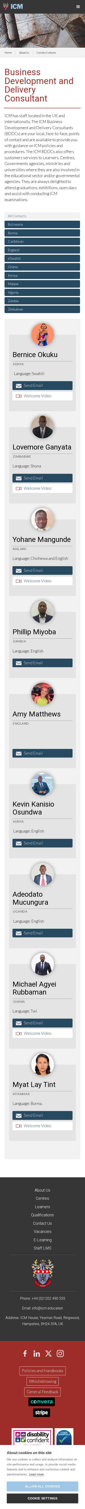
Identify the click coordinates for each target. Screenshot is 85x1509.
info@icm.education (47, 1308)
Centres (42, 1198)
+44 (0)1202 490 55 (47, 1298)
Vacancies (42, 1232)
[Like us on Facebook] (25, 1353)
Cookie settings (43, 1498)
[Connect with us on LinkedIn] (36, 1353)
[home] (11, 6)
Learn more (36, 1474)
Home (8, 52)
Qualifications (42, 1215)
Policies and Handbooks (42, 1370)
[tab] (42, 216)
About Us (24, 52)
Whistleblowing (42, 1381)
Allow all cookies (42, 1486)
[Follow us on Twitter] (48, 1353)
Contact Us (42, 1223)
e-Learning (43, 1240)
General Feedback (42, 1391)
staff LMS (42, 1248)
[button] (78, 7)
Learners (42, 1207)
